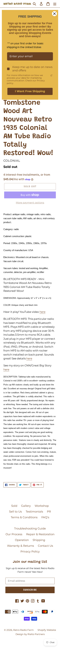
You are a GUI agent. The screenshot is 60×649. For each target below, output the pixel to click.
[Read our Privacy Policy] (51, 75)
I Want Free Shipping (30, 91)
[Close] (54, 13)
